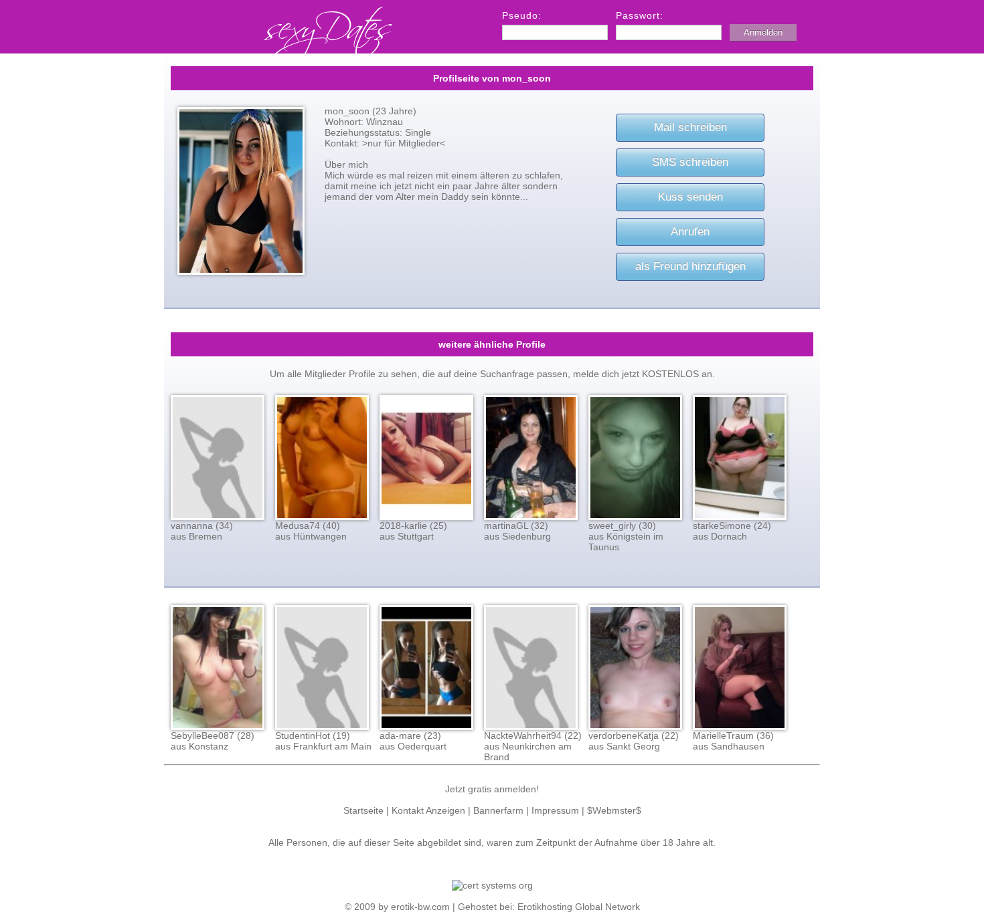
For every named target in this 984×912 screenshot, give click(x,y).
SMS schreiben (690, 162)
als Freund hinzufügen (690, 266)
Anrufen (690, 231)
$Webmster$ (614, 810)
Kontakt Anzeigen (428, 810)
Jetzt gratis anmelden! (492, 789)
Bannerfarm (498, 810)
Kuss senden (690, 197)
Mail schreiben (690, 127)
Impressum (555, 810)
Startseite (363, 810)
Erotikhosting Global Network (578, 906)
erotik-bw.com (420, 906)
